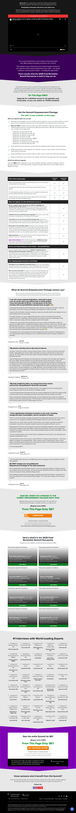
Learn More (22, 564)
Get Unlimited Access (38, 748)
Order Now (38, 516)
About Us (41, 798)
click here (41, 810)
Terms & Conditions (58, 798)
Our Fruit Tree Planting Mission (49, 798)
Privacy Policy (65, 798)
